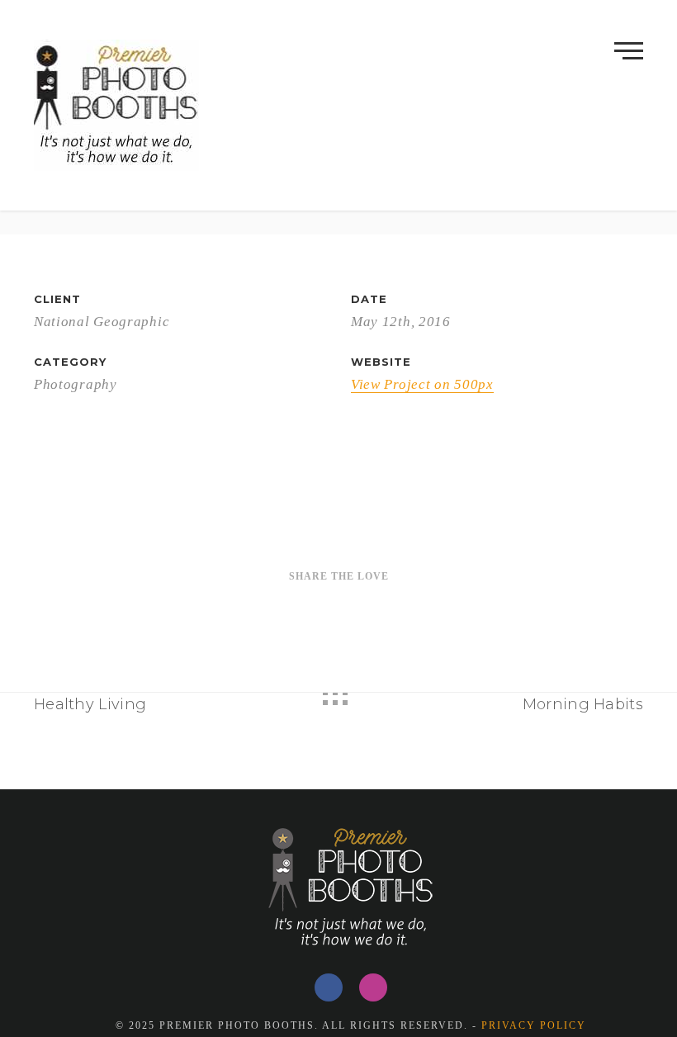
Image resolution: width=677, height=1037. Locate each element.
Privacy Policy (533, 1025)
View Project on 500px (422, 384)
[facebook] (329, 987)
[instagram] (373, 987)
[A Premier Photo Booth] (116, 105)
